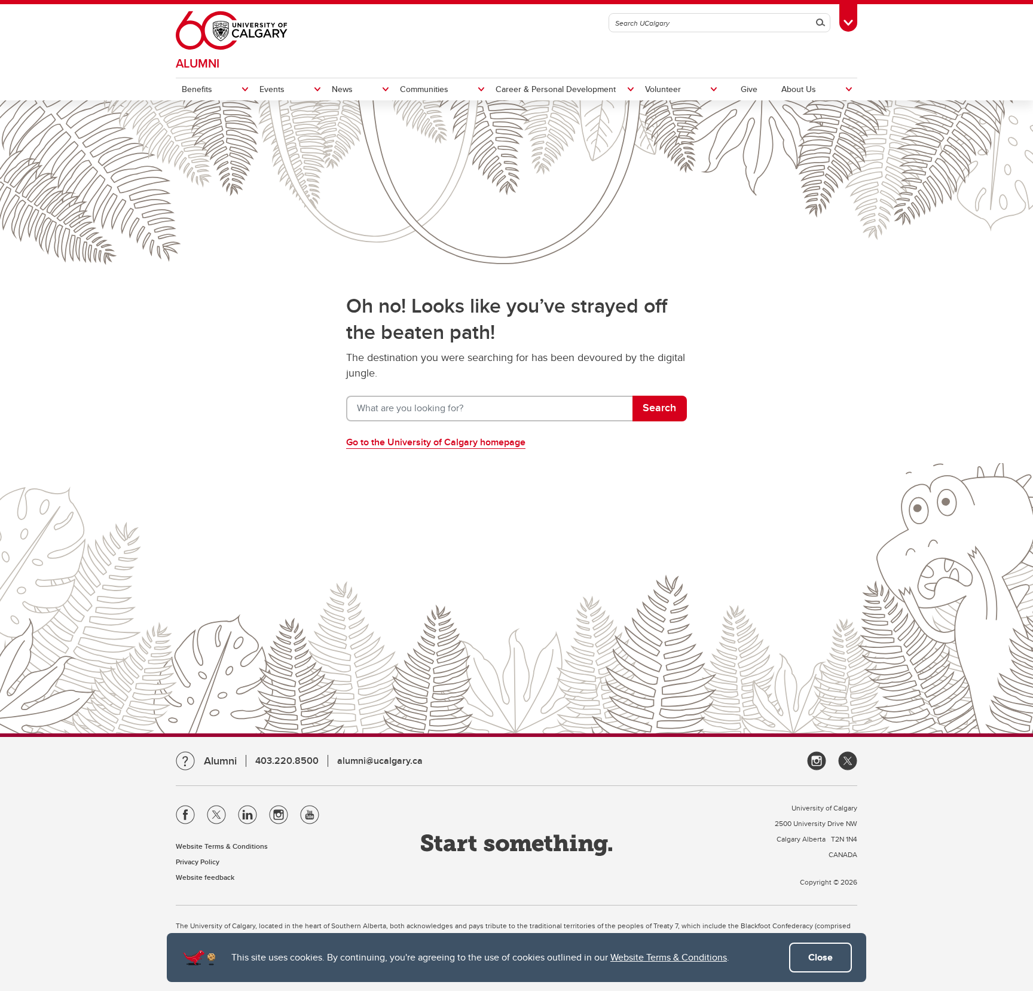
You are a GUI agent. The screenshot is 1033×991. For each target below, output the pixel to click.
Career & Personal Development (556, 89)
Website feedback (205, 877)
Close (820, 957)
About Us (798, 89)
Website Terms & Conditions (668, 957)
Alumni (197, 63)
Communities (424, 89)
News (342, 89)
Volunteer (663, 89)
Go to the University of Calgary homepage (435, 442)
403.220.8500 (287, 760)
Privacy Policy (197, 862)
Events (272, 89)
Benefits (197, 89)
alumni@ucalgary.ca (380, 760)
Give (749, 89)
